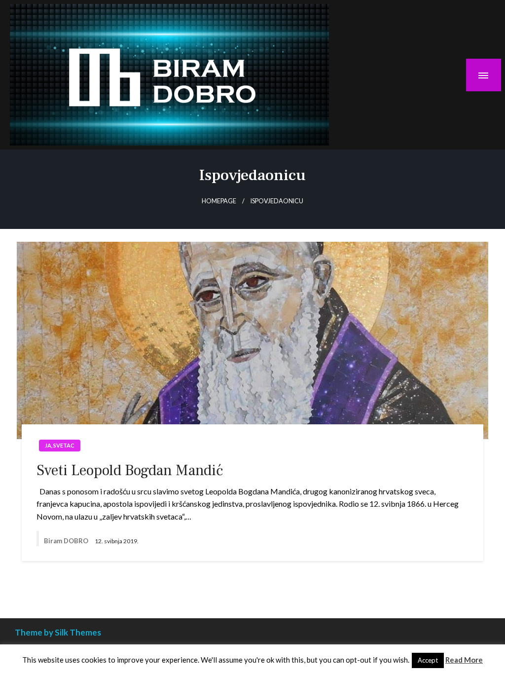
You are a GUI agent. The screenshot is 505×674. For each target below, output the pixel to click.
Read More (464, 659)
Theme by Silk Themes (58, 632)
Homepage (219, 201)
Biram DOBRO (67, 541)
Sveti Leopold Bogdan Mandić (129, 470)
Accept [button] (428, 660)
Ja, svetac (59, 445)
